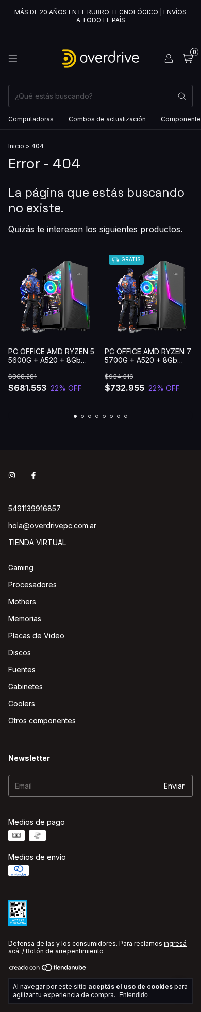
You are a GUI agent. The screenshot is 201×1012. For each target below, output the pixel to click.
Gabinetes (25, 686)
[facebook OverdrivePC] (33, 474)
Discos (19, 652)
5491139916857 (34, 508)
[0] (187, 59)
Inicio (16, 146)
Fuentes (22, 669)
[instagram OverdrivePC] (11, 474)
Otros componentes (42, 720)
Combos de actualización (107, 119)
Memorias (24, 618)
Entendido (133, 995)
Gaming (21, 567)
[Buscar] (182, 96)
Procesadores (32, 584)
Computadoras (31, 119)
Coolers (21, 703)
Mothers (22, 601)
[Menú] (13, 58)
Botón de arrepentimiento (65, 951)
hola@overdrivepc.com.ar (52, 525)
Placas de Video (36, 635)
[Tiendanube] (48, 970)
